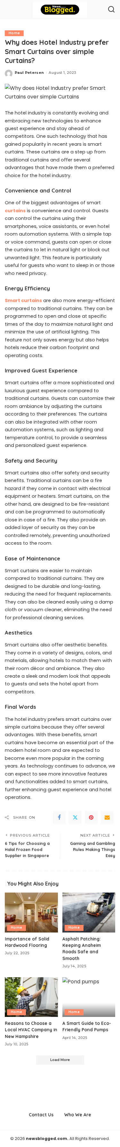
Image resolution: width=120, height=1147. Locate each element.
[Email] (107, 817)
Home (14, 33)
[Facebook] (59, 817)
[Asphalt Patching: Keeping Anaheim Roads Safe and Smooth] (89, 912)
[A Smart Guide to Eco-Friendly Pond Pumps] (89, 997)
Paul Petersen (29, 72)
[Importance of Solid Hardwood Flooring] (31, 912)
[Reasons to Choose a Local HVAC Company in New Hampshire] (31, 997)
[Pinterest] (91, 817)
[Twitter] (75, 817)
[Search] (111, 9)
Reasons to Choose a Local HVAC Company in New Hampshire (31, 1029)
